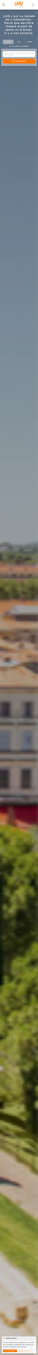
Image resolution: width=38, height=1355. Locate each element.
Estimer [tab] (29, 42)
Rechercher (19, 61)
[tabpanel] (19, 57)
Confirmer (10, 1351)
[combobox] (19, 54)
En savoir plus (23, 1351)
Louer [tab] (19, 42)
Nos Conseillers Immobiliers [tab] (19, 46)
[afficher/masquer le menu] (3, 5)
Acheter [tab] (8, 42)
